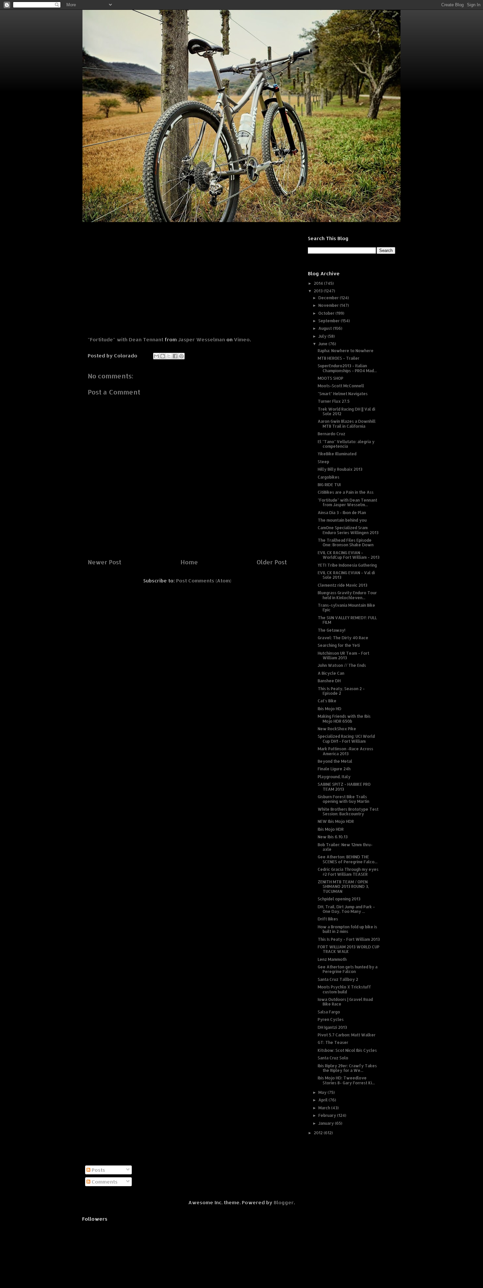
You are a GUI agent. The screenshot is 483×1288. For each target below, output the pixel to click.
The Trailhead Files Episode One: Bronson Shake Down (346, 542)
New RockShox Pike (337, 728)
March (324, 1107)
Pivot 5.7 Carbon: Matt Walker (347, 1034)
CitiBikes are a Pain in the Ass (346, 492)
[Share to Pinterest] (181, 356)
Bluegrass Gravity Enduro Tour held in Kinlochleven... (347, 595)
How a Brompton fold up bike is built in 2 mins (347, 929)
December (329, 297)
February (327, 1115)
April (323, 1099)
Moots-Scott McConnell (341, 385)
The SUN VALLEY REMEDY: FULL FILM (347, 620)
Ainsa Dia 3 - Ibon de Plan (342, 512)
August (325, 328)
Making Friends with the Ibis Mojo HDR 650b (344, 718)
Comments (104, 1182)
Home (189, 562)
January (326, 1123)
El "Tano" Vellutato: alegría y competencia (346, 444)
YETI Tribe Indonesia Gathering (347, 565)
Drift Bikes (328, 918)
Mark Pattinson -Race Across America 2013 (345, 751)
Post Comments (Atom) (203, 580)
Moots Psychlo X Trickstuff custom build (344, 989)
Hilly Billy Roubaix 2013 (340, 469)
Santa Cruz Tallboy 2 (338, 979)
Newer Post (104, 562)
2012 (319, 1132)
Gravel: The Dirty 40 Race (343, 637)
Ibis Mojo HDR (331, 829)
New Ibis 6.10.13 (333, 836)
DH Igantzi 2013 (332, 1027)
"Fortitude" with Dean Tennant (125, 339)
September (329, 320)
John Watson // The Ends (342, 665)
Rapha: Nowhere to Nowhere (346, 350)
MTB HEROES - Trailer (338, 358)
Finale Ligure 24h (334, 768)
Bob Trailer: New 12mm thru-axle (345, 847)
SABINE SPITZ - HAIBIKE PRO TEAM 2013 (344, 786)
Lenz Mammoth (332, 959)
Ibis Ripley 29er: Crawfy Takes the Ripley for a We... (347, 1068)
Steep (323, 461)
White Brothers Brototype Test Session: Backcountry (348, 811)
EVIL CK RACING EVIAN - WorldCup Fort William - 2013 (349, 555)
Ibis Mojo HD (329, 708)
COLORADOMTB (242, 20)
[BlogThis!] (162, 356)
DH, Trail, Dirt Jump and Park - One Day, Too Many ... (346, 909)
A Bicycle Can (331, 673)
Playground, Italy (334, 776)
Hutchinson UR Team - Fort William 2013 (343, 655)
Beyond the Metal (335, 761)
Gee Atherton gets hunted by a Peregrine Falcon (348, 969)
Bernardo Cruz (331, 433)
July (323, 336)
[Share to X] (169, 356)
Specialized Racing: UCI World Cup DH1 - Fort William (346, 738)
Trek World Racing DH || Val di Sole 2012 (346, 411)
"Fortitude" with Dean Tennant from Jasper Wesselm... (347, 502)
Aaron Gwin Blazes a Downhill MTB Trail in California (347, 423)
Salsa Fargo (329, 1011)
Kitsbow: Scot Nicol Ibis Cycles (347, 1050)
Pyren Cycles (331, 1019)
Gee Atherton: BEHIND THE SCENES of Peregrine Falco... (348, 859)
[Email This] (156, 356)
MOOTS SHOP (330, 378)
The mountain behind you (342, 520)
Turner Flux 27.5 (334, 401)
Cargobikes (328, 477)
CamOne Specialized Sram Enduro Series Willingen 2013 (348, 530)
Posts (97, 1170)
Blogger (284, 1202)
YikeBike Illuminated (337, 453)
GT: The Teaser (333, 1042)
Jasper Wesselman (201, 339)
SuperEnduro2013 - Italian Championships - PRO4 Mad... (347, 368)
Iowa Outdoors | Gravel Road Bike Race (345, 1001)
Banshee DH (329, 680)
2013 (319, 290)
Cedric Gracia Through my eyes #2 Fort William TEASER (348, 871)
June (323, 343)
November (329, 305)
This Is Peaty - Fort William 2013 (349, 939)
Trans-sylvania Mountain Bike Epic (346, 607)
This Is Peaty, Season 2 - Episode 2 (341, 691)
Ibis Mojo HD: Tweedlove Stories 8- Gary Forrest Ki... (346, 1080)
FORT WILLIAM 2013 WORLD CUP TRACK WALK (349, 949)
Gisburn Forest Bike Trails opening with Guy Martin (343, 799)
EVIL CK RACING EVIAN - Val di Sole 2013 (346, 575)
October (326, 313)
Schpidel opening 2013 (339, 898)
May (323, 1092)
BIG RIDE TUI (329, 484)
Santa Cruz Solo (333, 1057)
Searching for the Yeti (339, 645)
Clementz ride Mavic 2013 (342, 585)
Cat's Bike (327, 700)
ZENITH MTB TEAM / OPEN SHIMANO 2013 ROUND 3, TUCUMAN (343, 886)
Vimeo (242, 339)
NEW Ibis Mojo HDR (336, 821)
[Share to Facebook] (175, 356)
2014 (319, 283)
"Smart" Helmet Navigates (343, 393)
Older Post (272, 562)
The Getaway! (331, 630)
